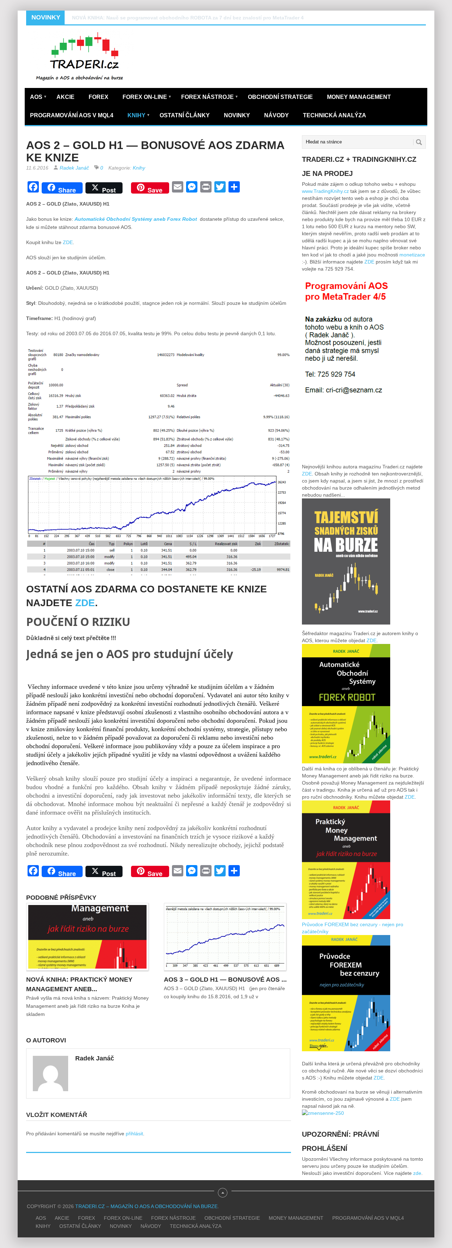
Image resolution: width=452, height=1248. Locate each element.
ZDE (68, 242)
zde (417, 1173)
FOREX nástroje (209, 97)
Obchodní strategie (280, 97)
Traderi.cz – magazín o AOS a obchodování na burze (146, 1206)
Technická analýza (334, 115)
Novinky (237, 115)
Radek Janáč (74, 168)
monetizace (412, 255)
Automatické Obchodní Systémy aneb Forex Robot (136, 219)
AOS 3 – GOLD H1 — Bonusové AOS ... (225, 979)
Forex (98, 97)
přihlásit (134, 1133)
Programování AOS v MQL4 (71, 115)
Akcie (65, 97)
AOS (38, 97)
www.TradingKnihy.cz (325, 191)
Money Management (359, 97)
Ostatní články (185, 115)
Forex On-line (147, 97)
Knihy (138, 115)
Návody (276, 115)
